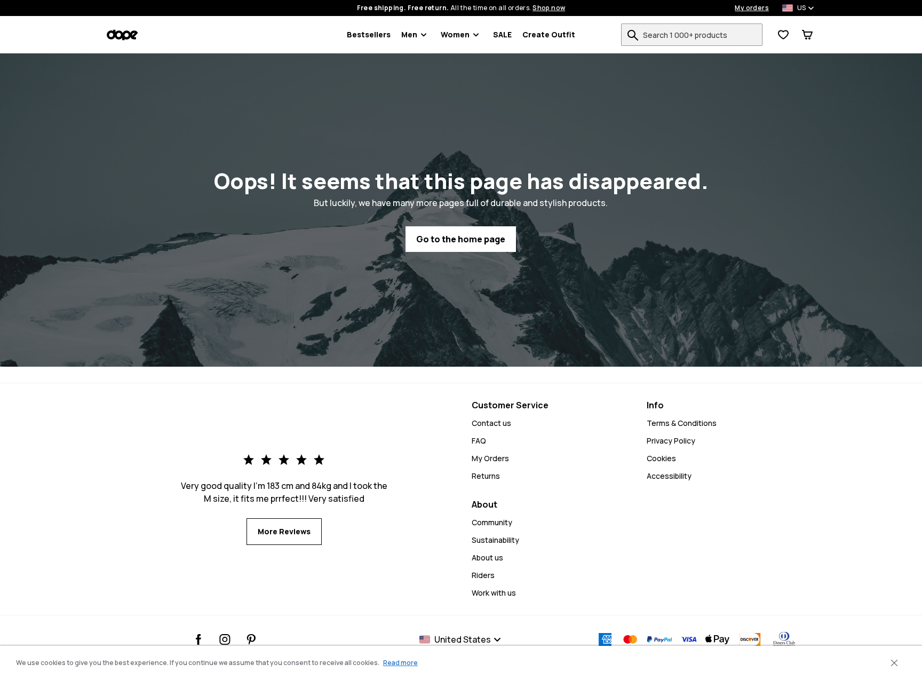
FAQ (479, 441)
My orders (752, 8)
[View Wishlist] (783, 34)
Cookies (661, 458)
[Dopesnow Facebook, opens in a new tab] (198, 639)
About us (487, 557)
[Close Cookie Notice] (894, 663)
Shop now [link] (548, 8)
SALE (502, 34)
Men (409, 34)
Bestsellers (369, 34)
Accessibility (669, 476)
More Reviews (284, 531)
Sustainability (495, 540)
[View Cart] (807, 34)
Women (455, 34)
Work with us (494, 593)
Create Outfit (548, 34)
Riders (483, 575)
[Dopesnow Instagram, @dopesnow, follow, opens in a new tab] (225, 639)
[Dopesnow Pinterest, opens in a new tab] (251, 639)
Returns (486, 476)
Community (492, 522)
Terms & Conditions (682, 423)
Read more (400, 662)
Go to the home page (460, 239)
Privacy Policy (671, 441)
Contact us (491, 423)
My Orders (490, 458)
